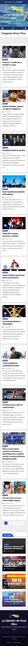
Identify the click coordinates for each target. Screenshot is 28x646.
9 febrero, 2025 (8, 410)
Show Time (5, 59)
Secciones (9, 642)
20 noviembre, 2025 (9, 368)
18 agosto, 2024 (8, 503)
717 (18, 523)
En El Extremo (7, 581)
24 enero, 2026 (8, 239)
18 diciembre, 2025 (9, 327)
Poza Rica (6, 544)
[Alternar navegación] (13, 28)
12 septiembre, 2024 (9, 461)
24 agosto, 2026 (9, 568)
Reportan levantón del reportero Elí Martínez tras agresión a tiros (14, 548)
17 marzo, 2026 (8, 197)
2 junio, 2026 (7, 111)
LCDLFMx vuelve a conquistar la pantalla (13, 600)
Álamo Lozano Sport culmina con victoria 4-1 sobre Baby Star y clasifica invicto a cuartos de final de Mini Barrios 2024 (13, 454)
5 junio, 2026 (7, 67)
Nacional (6, 597)
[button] (22, 28)
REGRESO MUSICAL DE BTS (13, 150)
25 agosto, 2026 (9, 551)
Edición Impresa (17, 642)
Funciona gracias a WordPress (10, 636)
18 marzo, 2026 (8, 153)
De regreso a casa (12, 584)
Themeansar (14, 638)
